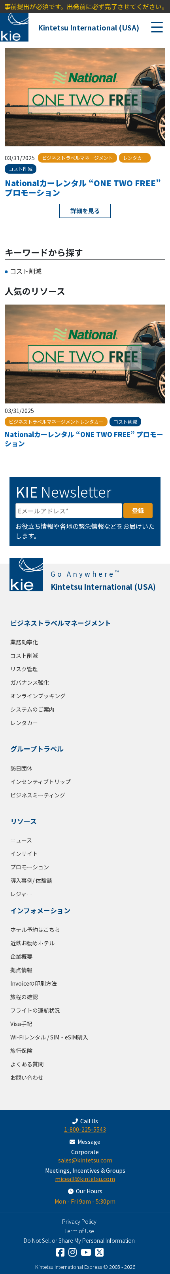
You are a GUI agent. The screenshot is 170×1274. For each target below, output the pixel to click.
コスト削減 (26, 271)
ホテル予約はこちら (35, 929)
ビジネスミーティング (37, 795)
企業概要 (21, 956)
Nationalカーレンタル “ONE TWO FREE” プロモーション (83, 187)
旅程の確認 (24, 997)
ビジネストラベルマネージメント (60, 623)
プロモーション (29, 867)
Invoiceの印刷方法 (33, 983)
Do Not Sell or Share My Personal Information (79, 1240)
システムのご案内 (32, 709)
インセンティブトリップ (40, 782)
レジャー (21, 894)
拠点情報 (21, 970)
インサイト (24, 854)
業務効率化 (24, 642)
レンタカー (24, 723)
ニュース (21, 840)
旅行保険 (21, 1050)
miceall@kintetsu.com (85, 1179)
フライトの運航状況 (35, 1010)
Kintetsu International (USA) (88, 27)
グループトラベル (37, 748)
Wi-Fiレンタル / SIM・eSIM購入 (49, 1037)
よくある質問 (26, 1064)
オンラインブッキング (38, 696)
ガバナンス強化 (29, 682)
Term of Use (79, 1231)
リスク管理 (24, 669)
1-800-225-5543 (85, 1129)
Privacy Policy (79, 1221)
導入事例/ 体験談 (31, 880)
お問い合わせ (26, 1077)
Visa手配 (21, 1024)
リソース (23, 821)
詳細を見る (85, 210)
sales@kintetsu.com (85, 1160)
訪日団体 (21, 768)
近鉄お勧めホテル (32, 943)
